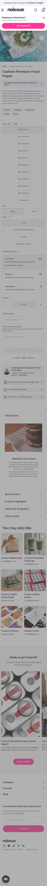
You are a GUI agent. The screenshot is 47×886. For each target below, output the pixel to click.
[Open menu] (3, 10)
